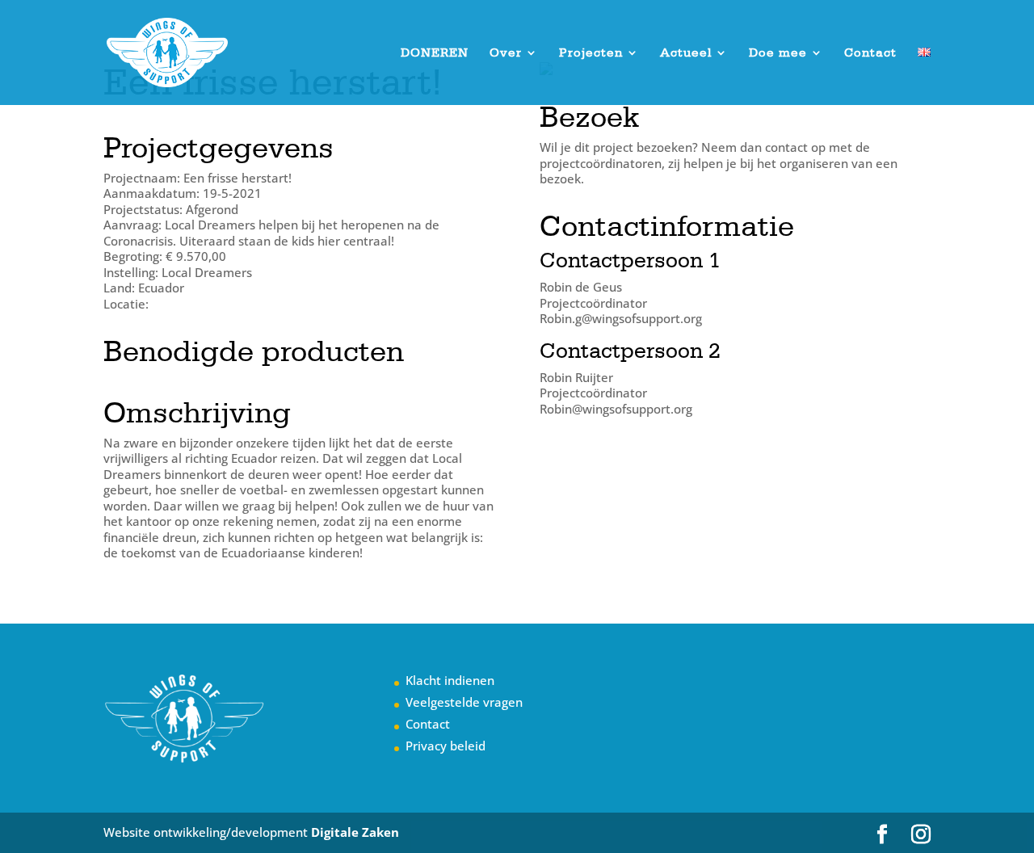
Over (506, 53)
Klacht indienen (450, 680)
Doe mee (778, 53)
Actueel (686, 53)
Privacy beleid (445, 745)
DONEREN (435, 53)
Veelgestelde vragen (464, 702)
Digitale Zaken (355, 832)
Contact (870, 53)
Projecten (591, 53)
